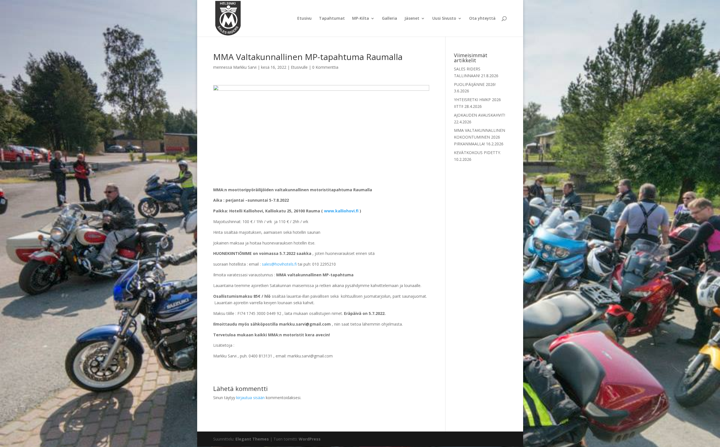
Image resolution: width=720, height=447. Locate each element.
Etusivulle (299, 67)
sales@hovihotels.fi (279, 264)
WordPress (310, 439)
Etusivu (304, 18)
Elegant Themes (252, 439)
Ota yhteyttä (482, 18)
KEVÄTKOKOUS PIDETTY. (477, 152)
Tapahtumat (332, 18)
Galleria (389, 18)
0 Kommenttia (325, 67)
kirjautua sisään (250, 397)
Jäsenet (411, 18)
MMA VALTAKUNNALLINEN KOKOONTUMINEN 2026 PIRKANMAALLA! (479, 137)
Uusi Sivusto (444, 18)
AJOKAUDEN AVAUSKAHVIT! (479, 115)
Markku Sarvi (244, 67)
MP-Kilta (360, 18)
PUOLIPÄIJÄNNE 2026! (475, 84)
